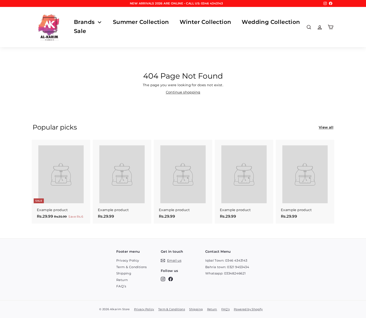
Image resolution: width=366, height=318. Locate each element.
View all (326, 127)
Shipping (123, 273)
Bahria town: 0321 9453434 (227, 267)
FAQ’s (121, 286)
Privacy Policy (127, 260)
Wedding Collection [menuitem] (271, 22)
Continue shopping (183, 92)
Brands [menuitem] (84, 22)
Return (122, 280)
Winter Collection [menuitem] (205, 22)
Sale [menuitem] (80, 31)
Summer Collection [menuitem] (141, 22)
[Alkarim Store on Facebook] (170, 279)
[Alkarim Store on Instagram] (163, 279)
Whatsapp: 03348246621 (225, 273)
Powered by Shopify (248, 309)
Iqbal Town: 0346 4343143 (226, 260)
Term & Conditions (131, 267)
